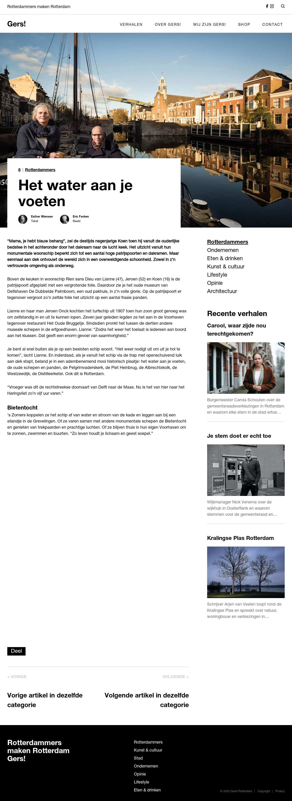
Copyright (264, 791)
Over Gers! (168, 25)
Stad (138, 759)
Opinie (215, 283)
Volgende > (175, 677)
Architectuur (222, 292)
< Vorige (17, 677)
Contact (272, 25)
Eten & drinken (225, 259)
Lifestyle (217, 275)
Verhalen (131, 25)
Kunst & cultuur (226, 267)
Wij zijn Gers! (209, 25)
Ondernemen (223, 251)
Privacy (280, 791)
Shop (244, 25)
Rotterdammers (40, 170)
